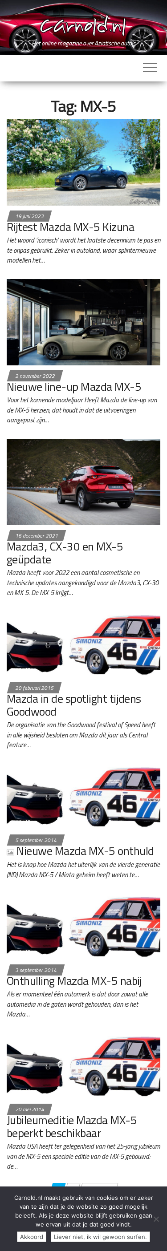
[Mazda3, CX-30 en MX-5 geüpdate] (83, 481)
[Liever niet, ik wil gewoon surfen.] (155, 1219)
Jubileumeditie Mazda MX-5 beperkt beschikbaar (72, 1126)
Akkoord (31, 1236)
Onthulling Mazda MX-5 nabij (74, 980)
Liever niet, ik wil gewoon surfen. (100, 1236)
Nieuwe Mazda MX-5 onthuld (85, 850)
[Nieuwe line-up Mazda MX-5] (83, 321)
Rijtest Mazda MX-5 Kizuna (70, 226)
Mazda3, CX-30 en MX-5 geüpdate (65, 553)
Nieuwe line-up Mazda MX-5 (74, 386)
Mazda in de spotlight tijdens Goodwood (74, 705)
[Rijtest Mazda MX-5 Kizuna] (83, 161)
